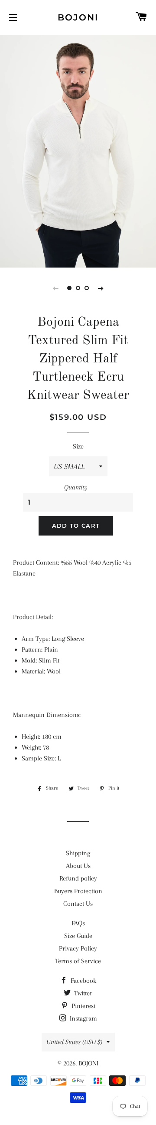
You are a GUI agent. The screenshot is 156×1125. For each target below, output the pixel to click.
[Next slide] (100, 288)
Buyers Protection (78, 891)
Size (78, 446)
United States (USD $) (74, 1042)
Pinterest (82, 1006)
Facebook (82, 980)
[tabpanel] (78, 150)
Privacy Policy (78, 948)
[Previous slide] (55, 288)
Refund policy (78, 878)
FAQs (78, 923)
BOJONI (78, 17)
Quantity (76, 487)
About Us (78, 866)
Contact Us (78, 903)
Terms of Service (78, 961)
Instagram (82, 1018)
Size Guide (78, 936)
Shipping (78, 853)
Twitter (82, 993)
